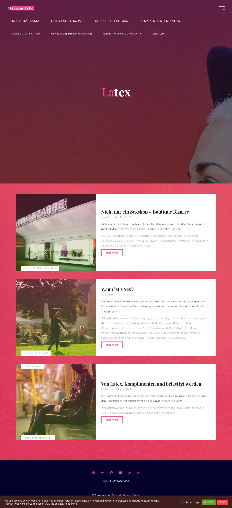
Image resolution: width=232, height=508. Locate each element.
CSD (130, 407)
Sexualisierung (122, 332)
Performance (194, 328)
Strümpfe (136, 245)
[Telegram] (93, 472)
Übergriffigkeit (179, 332)
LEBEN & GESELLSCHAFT (38, 437)
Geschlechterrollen (127, 323)
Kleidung (165, 323)
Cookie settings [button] (190, 502)
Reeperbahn (201, 240)
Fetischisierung (192, 318)
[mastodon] (111, 472)
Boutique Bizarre (125, 235)
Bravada (116, 495)
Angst (107, 318)
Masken (185, 240)
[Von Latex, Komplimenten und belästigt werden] (56, 402)
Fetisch (129, 240)
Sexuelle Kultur (158, 332)
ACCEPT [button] (208, 502)
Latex (154, 240)
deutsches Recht (124, 318)
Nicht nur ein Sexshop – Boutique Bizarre (145, 212)
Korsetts (143, 240)
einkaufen (176, 235)
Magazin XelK (20, 8)
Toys (148, 245)
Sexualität (140, 332)
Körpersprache (112, 328)
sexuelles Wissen (149, 412)
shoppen (122, 245)
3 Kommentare (32, 366)
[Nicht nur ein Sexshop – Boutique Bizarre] (56, 232)
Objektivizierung (154, 328)
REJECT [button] (222, 502)
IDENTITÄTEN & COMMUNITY (40, 268)
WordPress (132, 495)
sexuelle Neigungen (123, 412)
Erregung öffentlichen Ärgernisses (159, 318)
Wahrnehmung (135, 337)
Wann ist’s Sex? (117, 289)
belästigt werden (114, 407)
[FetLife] (129, 472)
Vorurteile (169, 412)
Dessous (143, 235)
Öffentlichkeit (175, 328)
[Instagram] (120, 472)
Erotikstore (192, 235)
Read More (71, 503)
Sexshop (108, 245)
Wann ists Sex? (157, 337)
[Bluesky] (102, 472)
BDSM (108, 235)
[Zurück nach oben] (218, 494)
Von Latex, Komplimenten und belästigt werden (151, 384)
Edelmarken (159, 235)
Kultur (127, 328)
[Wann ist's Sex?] (56, 317)
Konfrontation (182, 323)
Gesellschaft (149, 323)
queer (106, 332)
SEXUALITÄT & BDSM (36, 352)
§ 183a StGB (178, 337)
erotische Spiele (112, 240)
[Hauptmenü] (222, 8)
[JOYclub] (138, 472)
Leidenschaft (169, 240)
